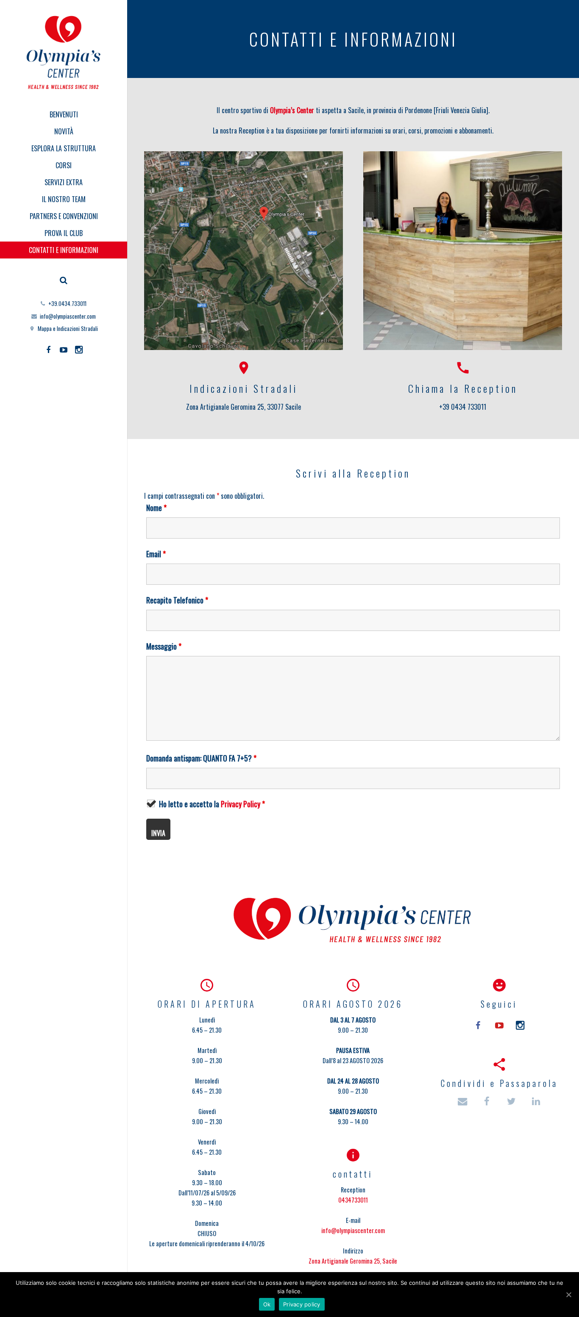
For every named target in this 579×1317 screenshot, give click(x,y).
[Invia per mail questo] (466, 1102)
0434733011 (353, 1199)
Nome (156, 507)
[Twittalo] (512, 1102)
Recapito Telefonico (177, 600)
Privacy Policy (240, 803)
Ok (267, 1304)
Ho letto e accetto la (212, 804)
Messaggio (163, 646)
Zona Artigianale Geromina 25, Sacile (353, 1260)
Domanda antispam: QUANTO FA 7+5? (201, 758)
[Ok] (568, 1294)
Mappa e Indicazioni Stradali (68, 328)
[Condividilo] (487, 1102)
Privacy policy (301, 1304)
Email (156, 553)
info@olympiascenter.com (68, 316)
